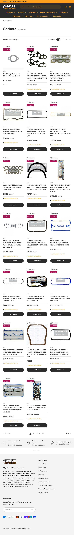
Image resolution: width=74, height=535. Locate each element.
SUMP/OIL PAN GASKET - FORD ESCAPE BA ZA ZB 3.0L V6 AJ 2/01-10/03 (12, 131)
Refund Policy (42, 471)
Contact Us (57, 16)
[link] (16, 433)
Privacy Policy (43, 492)
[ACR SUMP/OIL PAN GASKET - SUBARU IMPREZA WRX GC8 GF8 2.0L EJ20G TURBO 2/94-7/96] (37, 334)
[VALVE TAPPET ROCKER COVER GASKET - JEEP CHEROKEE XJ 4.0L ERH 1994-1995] (60, 114)
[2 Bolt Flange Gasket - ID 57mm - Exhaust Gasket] (13, 58)
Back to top (37, 451)
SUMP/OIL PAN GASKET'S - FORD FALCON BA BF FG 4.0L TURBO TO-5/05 (13, 298)
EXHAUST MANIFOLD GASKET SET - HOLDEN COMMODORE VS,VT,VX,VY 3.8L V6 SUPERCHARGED (60, 77)
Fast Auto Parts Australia (13, 528)
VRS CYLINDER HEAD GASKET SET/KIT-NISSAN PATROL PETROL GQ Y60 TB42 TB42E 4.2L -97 (60, 188)
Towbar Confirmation (45, 485)
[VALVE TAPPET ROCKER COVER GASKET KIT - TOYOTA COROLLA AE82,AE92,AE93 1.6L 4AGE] (13, 390)
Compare (51, 39)
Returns (41, 475)
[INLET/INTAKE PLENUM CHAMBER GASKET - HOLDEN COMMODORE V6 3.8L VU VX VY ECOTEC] (37, 58)
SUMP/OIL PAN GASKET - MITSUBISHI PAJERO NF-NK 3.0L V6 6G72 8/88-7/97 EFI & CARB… (37, 244)
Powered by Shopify (25, 528)
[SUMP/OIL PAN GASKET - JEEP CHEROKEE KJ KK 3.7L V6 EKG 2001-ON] (37, 281)
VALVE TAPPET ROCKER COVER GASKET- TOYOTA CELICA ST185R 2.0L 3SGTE (59, 243)
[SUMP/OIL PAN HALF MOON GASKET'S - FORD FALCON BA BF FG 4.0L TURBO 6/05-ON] (37, 170)
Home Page (42, 467)
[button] (70, 7)
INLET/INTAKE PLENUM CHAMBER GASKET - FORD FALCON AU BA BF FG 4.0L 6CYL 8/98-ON (12, 244)
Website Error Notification (47, 489)
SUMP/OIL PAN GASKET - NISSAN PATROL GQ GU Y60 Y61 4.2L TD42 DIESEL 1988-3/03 (36, 132)
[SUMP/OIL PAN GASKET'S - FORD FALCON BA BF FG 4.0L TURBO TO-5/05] (13, 281)
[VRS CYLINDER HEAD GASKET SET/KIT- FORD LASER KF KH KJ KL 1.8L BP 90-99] (37, 390)
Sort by (5, 39)
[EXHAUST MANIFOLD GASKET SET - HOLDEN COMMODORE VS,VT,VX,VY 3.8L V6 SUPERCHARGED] (60, 58)
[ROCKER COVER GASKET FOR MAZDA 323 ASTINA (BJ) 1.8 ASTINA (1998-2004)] (13, 334)
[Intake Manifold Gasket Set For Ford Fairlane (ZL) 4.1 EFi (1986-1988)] (13, 170)
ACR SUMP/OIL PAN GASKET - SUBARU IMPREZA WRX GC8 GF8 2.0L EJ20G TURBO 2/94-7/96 (37, 353)
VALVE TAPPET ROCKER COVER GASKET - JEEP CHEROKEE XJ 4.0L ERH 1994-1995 (60, 132)
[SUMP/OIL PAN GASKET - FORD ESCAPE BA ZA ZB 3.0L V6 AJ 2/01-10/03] (13, 114)
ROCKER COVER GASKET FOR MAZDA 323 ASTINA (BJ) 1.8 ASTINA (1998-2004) (13, 352)
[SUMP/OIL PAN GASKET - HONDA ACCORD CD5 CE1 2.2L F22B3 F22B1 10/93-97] (60, 334)
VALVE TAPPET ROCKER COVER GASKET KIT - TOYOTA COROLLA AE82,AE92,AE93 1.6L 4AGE (13, 409)
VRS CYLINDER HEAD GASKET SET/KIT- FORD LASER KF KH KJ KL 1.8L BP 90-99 (37, 408)
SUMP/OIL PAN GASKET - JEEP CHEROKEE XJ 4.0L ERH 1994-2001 (60, 298)
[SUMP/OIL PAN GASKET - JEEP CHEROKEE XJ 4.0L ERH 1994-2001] (60, 281)
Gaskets (10, 20)
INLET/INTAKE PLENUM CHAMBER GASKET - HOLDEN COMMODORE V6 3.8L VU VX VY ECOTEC (37, 77)
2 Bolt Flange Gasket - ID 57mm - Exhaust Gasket (11, 75)
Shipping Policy (43, 478)
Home (4, 20)
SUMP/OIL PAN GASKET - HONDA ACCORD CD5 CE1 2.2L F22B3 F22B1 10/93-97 (59, 352)
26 (43, 433)
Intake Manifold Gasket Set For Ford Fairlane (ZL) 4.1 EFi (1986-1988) (12, 187)
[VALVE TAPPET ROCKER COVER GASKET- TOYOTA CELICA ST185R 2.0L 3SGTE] (60, 225)
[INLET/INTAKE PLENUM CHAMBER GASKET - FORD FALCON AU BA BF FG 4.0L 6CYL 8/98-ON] (13, 225)
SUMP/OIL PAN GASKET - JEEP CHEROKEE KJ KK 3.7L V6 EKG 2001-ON (36, 298)
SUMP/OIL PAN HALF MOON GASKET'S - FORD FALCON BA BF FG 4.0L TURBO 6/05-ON (37, 187)
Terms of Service (43, 482)
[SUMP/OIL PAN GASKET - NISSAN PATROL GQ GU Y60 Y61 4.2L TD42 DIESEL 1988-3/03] (37, 114)
